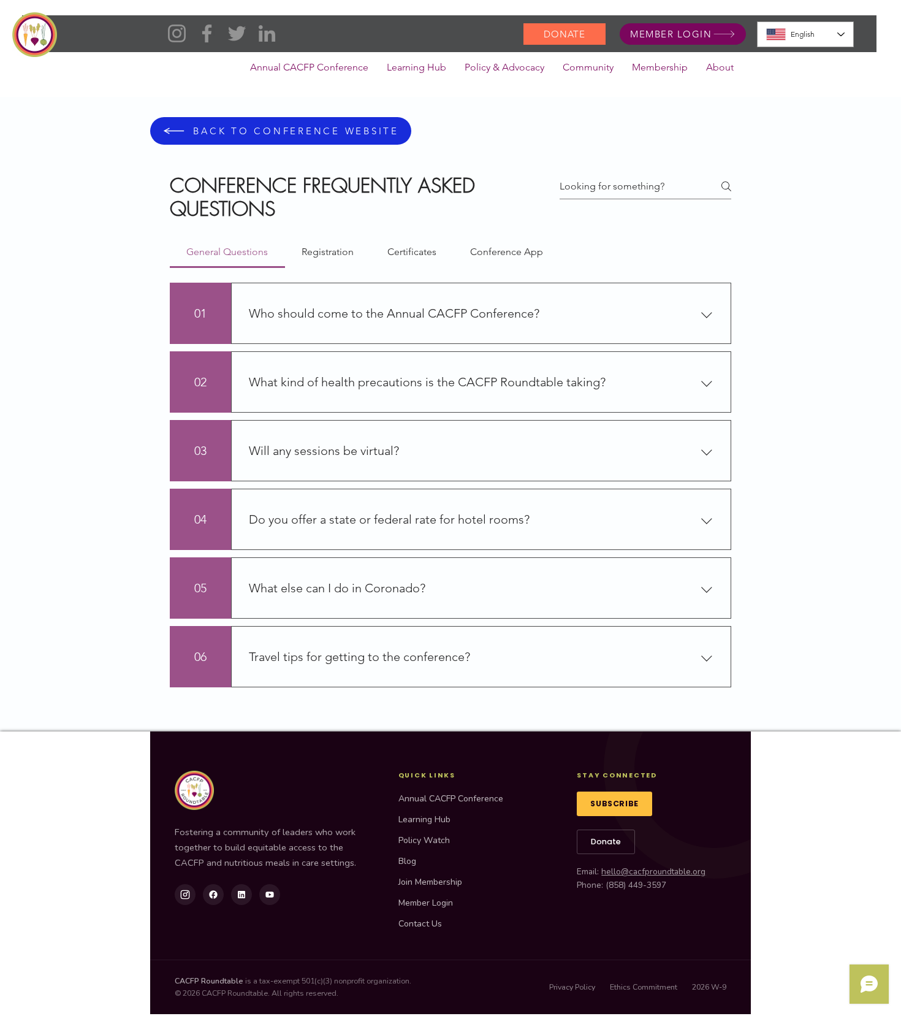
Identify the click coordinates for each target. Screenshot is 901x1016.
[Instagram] (177, 33)
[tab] (227, 252)
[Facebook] (207, 33)
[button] (504, 71)
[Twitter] (237, 33)
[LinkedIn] (267, 33)
